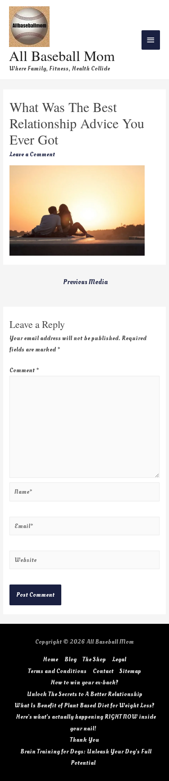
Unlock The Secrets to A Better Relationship (84, 694)
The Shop (94, 659)
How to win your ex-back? (84, 682)
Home (50, 659)
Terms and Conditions (57, 671)
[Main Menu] (151, 40)
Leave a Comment (32, 154)
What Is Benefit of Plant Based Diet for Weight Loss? (84, 705)
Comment (24, 370)
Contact (103, 671)
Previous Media (85, 282)
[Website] (84, 561)
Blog (70, 659)
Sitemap (130, 671)
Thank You (84, 739)
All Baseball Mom (62, 55)
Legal (119, 659)
